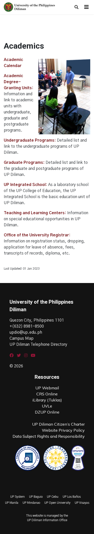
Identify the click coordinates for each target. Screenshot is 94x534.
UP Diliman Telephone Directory (38, 344)
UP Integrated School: (25, 185)
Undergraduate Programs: (30, 140)
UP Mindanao (31, 502)
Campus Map (22, 338)
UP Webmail (47, 387)
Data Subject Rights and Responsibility (49, 436)
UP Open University (57, 502)
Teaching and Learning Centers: (35, 213)
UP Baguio (36, 496)
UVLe (47, 406)
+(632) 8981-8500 (27, 326)
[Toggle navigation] (86, 7)
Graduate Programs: (24, 163)
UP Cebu (52, 496)
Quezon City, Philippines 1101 (37, 320)
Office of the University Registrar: (37, 235)
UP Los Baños (72, 496)
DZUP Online (47, 412)
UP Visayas (82, 502)
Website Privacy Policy (63, 430)
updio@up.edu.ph (26, 332)
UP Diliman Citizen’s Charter (58, 424)
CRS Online (47, 393)
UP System (17, 496)
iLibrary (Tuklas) (47, 399)
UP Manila (11, 502)
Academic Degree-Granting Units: (18, 82)
